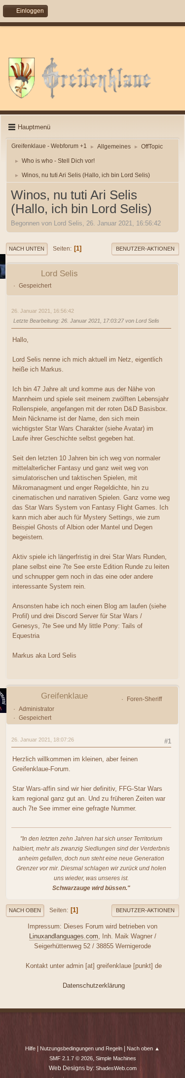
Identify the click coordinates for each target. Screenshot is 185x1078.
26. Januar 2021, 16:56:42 (42, 311)
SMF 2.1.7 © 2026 (71, 1058)
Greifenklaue (64, 696)
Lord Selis (59, 273)
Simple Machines (116, 1058)
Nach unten (26, 249)
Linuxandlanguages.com (63, 936)
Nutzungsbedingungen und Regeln (81, 1048)
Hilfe (30, 1048)
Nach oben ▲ (143, 1048)
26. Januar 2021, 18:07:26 (42, 740)
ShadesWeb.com (116, 1068)
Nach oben (25, 910)
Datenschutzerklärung (94, 985)
